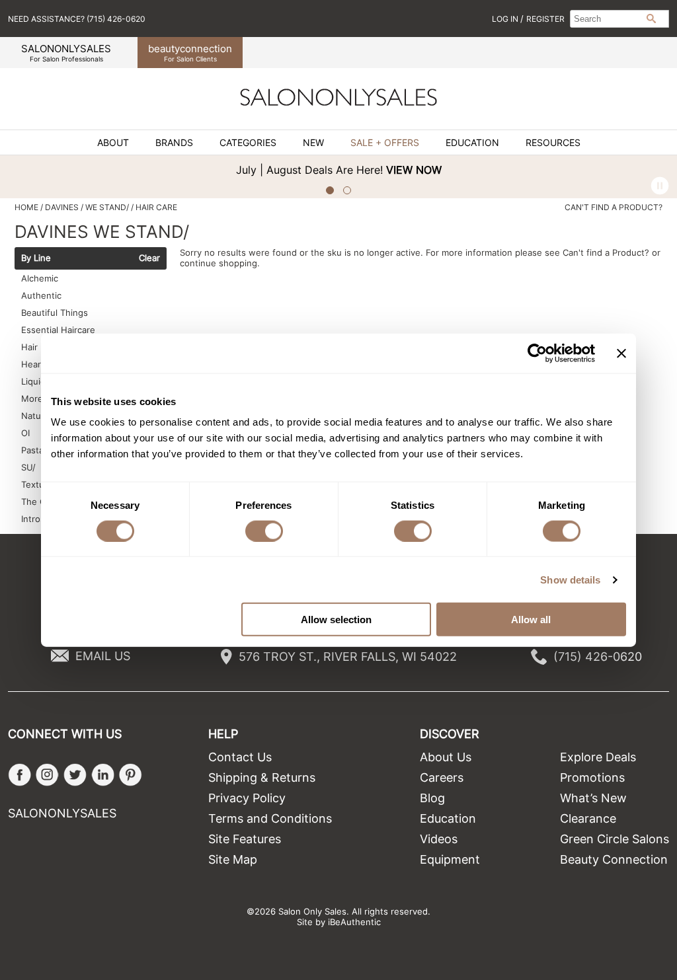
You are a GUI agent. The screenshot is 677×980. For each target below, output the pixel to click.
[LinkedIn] (102, 774)
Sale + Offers (384, 142)
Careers (441, 777)
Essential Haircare (58, 329)
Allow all (531, 619)
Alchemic (39, 278)
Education (472, 142)
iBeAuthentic (354, 922)
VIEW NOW (414, 169)
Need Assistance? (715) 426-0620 (76, 19)
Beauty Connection (614, 859)
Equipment (450, 859)
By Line (36, 258)
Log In (506, 19)
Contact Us (240, 757)
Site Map (232, 859)
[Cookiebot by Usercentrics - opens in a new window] (537, 353)
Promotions (592, 777)
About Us (445, 757)
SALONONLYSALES (66, 52)
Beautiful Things (54, 312)
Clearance (588, 818)
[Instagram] (47, 774)
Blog (432, 798)
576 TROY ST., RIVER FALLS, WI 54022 (348, 656)
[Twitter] (75, 774)
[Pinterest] (130, 774)
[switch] (264, 530)
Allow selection (336, 619)
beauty (190, 52)
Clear (149, 258)
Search (651, 18)
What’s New (593, 798)
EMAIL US (102, 656)
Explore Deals (598, 757)
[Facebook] (19, 774)
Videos (439, 839)
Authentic (41, 295)
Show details (570, 579)
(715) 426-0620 (597, 656)
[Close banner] (621, 353)
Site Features (244, 839)
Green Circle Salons (614, 839)
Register (545, 19)
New (313, 142)
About (113, 142)
